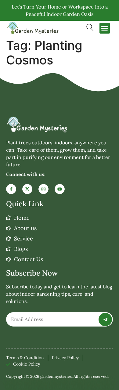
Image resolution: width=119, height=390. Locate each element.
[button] (104, 28)
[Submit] (105, 319)
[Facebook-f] (11, 189)
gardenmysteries (56, 376)
